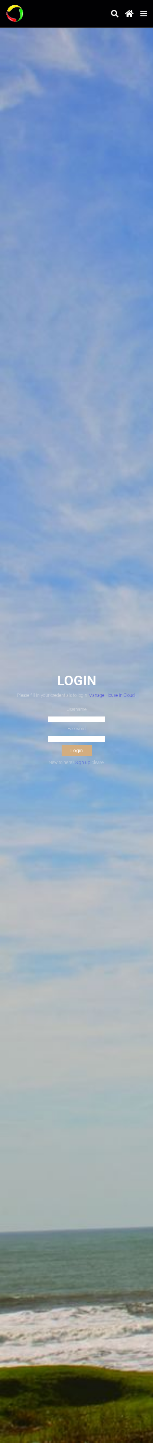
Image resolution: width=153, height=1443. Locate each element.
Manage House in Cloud (111, 695)
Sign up (82, 762)
